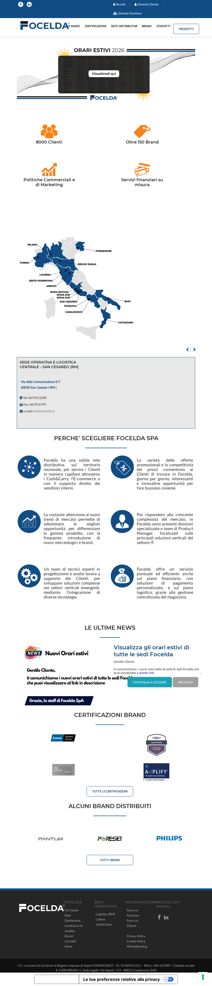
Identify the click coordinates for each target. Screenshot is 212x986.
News (68, 946)
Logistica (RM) (105, 914)
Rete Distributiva (124, 26)
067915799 (38, 404)
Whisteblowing (137, 946)
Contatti (163, 26)
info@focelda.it (44, 411)
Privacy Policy (136, 936)
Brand (147, 26)
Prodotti (186, 29)
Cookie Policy (136, 941)
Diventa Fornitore (130, 13)
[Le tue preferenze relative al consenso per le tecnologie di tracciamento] (203, 977)
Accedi (120, 4)
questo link (146, 672)
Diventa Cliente (148, 4)
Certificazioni (95, 26)
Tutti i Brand (110, 860)
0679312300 (37, 397)
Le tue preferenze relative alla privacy (121, 979)
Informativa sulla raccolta (56, 979)
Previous (187, 349)
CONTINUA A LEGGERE (149, 682)
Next (194, 349)
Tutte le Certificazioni (109, 791)
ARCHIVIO (185, 682)
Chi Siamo (72, 910)
